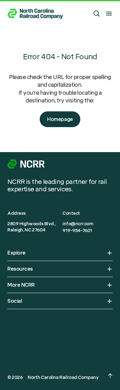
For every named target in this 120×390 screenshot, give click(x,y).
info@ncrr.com (78, 223)
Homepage (60, 119)
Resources (20, 269)
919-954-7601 (77, 230)
